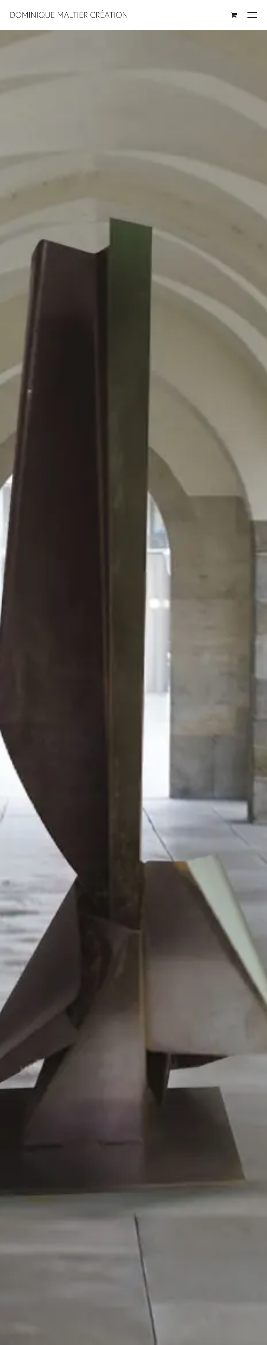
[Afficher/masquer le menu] (252, 15)
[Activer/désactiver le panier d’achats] (234, 14)
